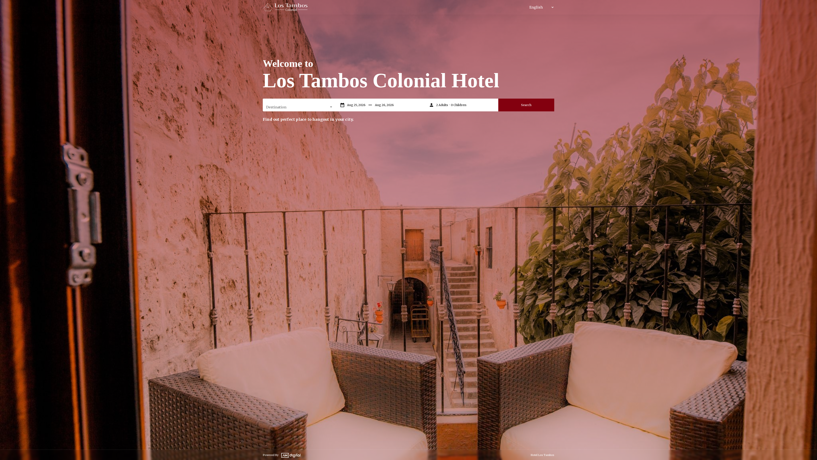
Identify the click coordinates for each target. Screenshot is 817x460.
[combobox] (299, 107)
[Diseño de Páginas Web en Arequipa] (289, 453)
